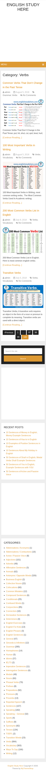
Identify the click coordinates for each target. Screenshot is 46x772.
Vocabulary (8, 157)
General (9, 639)
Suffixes (9, 722)
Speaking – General (15, 714)
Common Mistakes (14, 591)
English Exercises (14, 623)
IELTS (9, 662)
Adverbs (10, 564)
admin (7, 92)
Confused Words (13, 603)
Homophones (12, 651)
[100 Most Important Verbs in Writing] (23, 175)
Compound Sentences (16, 595)
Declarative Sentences (16, 615)
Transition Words (13, 738)
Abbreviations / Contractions (19, 552)
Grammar (7, 95)
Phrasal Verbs (12, 682)
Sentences (11, 706)
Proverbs (10, 698)
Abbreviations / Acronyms (17, 548)
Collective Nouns (14, 583)
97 (29, 332)
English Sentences (14, 635)
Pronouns (10, 694)
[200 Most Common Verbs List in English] (23, 240)
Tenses (9, 730)
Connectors (11, 611)
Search (23, 359)
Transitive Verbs (12, 272)
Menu (4, 64)
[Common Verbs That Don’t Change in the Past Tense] (23, 113)
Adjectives (10, 560)
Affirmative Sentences (16, 568)
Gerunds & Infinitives (15, 643)
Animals (9, 571)
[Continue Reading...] (12, 137)
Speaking (10, 710)
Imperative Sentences (16, 666)
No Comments (29, 95)
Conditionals (12, 599)
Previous (9, 332)
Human (9, 655)
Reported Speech (14, 702)
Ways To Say (12, 749)
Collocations (11, 587)
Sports (9, 718)
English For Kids (13, 627)
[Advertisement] (23, 37)
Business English (14, 579)
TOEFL (9, 734)
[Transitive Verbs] (23, 296)
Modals (9, 674)
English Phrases (13, 631)
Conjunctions (12, 607)
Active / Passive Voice (16, 556)
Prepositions (11, 690)
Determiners (11, 619)
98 (36, 332)
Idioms (9, 658)
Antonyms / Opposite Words (18, 575)
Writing (9, 753)
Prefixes (9, 686)
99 (18, 337)
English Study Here (23, 7)
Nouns (9, 678)
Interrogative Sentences (16, 670)
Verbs (14, 95)
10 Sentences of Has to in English (21, 439)
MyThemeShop (27, 768)
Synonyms (11, 726)
